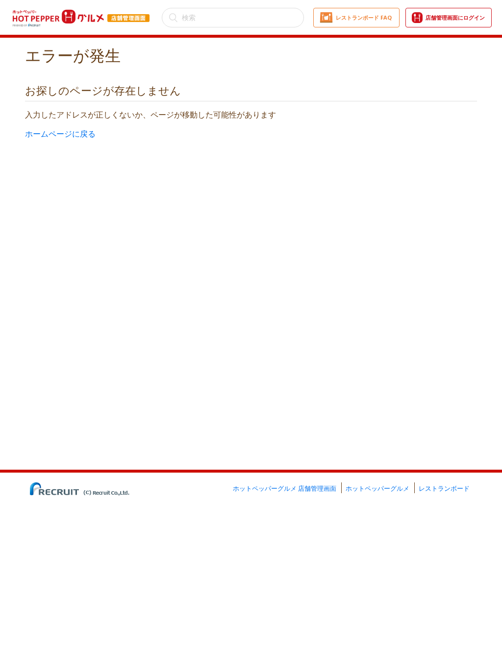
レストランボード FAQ (364, 17)
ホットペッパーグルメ (377, 488)
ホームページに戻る (60, 133)
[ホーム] (81, 11)
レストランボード (444, 488)
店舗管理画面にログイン (455, 17)
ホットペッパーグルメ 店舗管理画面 (284, 488)
